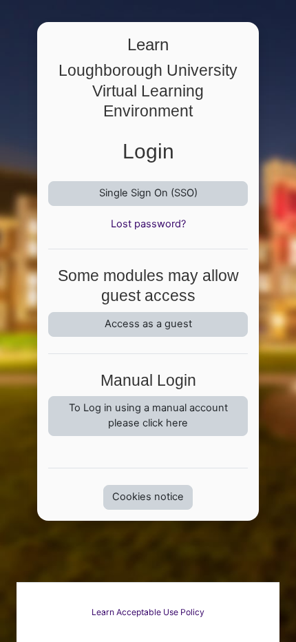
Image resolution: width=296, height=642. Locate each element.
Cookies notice (148, 496)
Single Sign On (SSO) (148, 193)
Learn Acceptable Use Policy (148, 612)
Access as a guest (148, 324)
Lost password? (148, 224)
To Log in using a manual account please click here (148, 415)
